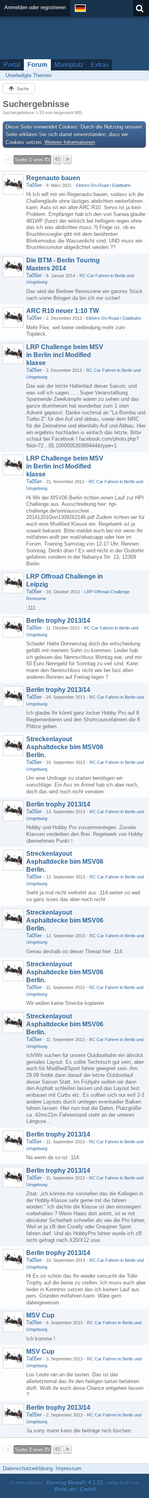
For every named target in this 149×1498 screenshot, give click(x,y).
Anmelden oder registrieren (35, 7)
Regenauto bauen (53, 178)
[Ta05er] (13, 184)
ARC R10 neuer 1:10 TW (62, 310)
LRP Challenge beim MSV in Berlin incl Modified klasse (64, 355)
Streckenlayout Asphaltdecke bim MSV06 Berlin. (64, 747)
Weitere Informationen (70, 142)
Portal (12, 64)
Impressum (68, 1468)
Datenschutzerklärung (28, 1468)
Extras (99, 64)
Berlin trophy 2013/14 (58, 620)
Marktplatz (68, 64)
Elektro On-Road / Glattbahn (103, 185)
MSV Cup (40, 1315)
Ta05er (34, 185)
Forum (37, 64)
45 (57, 159)
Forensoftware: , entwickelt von (75, 1485)
